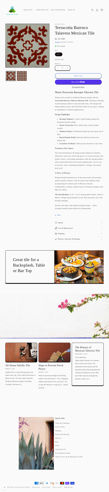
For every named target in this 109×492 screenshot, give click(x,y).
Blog (56, 442)
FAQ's (57, 445)
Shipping (57, 42)
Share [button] (59, 215)
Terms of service (57, 487)
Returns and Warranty (62, 434)
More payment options (78, 87)
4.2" (58, 54)
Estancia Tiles (14, 487)
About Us (58, 438)
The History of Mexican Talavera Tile (87, 349)
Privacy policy (46, 487)
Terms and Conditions (62, 423)
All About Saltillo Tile (17, 365)
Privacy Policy (60, 427)
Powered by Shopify (24, 487)
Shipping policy (68, 487)
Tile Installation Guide (62, 453)
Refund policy (36, 487)
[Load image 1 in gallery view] (11, 76)
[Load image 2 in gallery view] (22, 76)
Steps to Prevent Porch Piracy (51, 367)
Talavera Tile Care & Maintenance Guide (68, 457)
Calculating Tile (60, 449)
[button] (28, 10)
